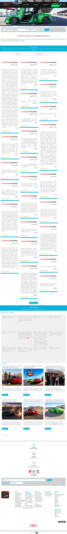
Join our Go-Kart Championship (38, 495)
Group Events (18, 505)
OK (63, 483)
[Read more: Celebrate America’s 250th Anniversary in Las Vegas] (12, 411)
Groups (36, 4)
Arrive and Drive (38, 493)
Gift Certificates (38, 501)
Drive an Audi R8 (28, 500)
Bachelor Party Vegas (20, 507)
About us (45, 4)
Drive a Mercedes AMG (29, 503)
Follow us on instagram (9, 312)
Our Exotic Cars (58, 496)
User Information (58, 512)
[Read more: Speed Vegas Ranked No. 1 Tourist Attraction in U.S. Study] (12, 377)
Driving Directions (49, 494)
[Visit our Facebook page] (60, 521)
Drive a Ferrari (28, 494)
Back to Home (18, 493)
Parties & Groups (38, 497)
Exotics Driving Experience (18, 497)
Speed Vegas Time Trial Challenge (39, 505)
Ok (36, 532)
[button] (3, 14)
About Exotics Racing (59, 494)
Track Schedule (48, 496)
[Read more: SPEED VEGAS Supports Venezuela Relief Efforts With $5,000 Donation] (55, 377)
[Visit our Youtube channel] (63, 521)
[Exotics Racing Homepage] (12, 3)
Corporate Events (39, 498)
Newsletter (6, 482)
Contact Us (57, 507)
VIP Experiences (18, 502)
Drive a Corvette (28, 505)
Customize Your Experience (18, 495)
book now (55, 5)
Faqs (56, 493)
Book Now (57, 513)
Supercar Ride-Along (19, 501)
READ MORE (5, 394)
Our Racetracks (48, 493)
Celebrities (57, 501)
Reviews (56, 497)
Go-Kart (16, 4)
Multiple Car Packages (20, 500)
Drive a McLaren (28, 498)
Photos (56, 498)
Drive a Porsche (28, 497)
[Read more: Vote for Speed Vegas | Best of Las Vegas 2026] (33, 377)
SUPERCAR (6, 4)
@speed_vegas (5, 435)
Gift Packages (18, 504)
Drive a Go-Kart (28, 508)
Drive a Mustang (28, 501)
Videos (56, 500)
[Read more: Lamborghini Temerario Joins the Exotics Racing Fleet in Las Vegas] (55, 411)
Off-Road (26, 4)
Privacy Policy (32, 532)
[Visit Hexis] (33, 526)
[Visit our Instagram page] (62, 521)
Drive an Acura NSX (29, 507)
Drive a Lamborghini (29, 496)
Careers (56, 504)
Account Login (58, 511)
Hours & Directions (39, 500)
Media (56, 502)
